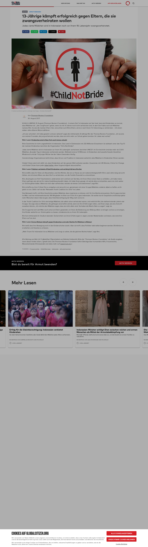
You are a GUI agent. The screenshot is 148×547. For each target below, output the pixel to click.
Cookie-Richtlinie (121, 544)
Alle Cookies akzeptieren (121, 533)
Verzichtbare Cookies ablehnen (121, 539)
